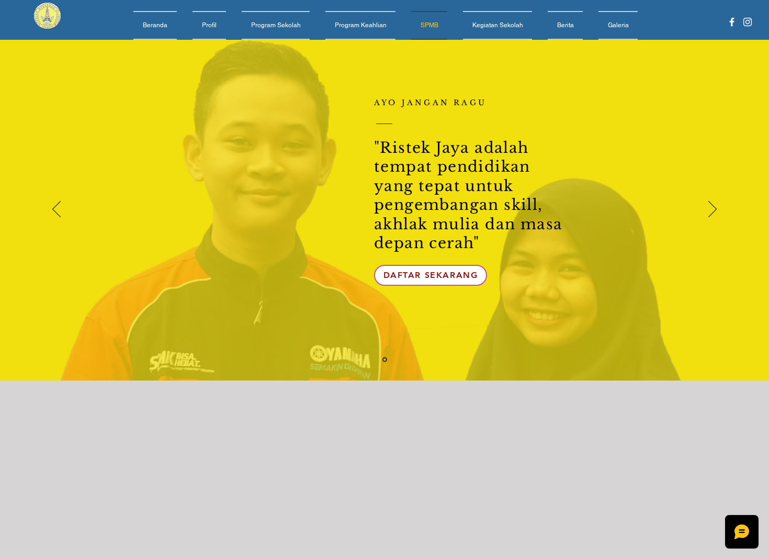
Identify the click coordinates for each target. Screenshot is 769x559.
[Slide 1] (384, 359)
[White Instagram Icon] (747, 22)
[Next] (712, 210)
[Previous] (56, 210)
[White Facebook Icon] (732, 22)
